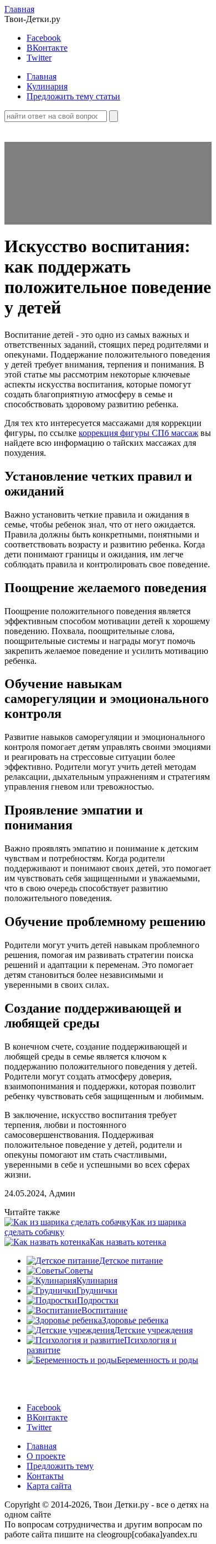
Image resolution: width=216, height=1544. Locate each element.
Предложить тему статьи (73, 96)
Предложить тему (60, 1466)
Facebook (44, 37)
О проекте (46, 1456)
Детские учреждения (153, 1330)
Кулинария (47, 86)
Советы (78, 1270)
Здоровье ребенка (135, 1320)
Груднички (96, 1290)
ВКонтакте (47, 47)
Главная (19, 9)
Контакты (45, 1476)
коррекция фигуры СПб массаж (138, 433)
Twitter (39, 57)
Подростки (98, 1300)
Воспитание (104, 1310)
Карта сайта (49, 1485)
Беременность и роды (157, 1360)
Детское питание (131, 1260)
